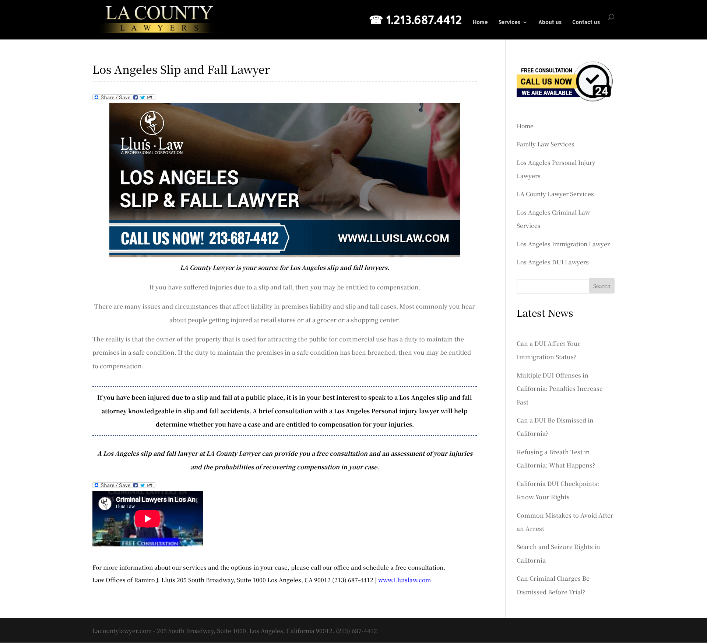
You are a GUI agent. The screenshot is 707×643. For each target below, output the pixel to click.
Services (509, 22)
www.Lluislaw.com (404, 580)
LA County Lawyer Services (555, 194)
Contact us (586, 22)
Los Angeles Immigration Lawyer (563, 244)
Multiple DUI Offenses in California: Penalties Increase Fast (560, 388)
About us (550, 22)
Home (480, 22)
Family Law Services (545, 144)
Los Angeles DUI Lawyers (553, 262)
